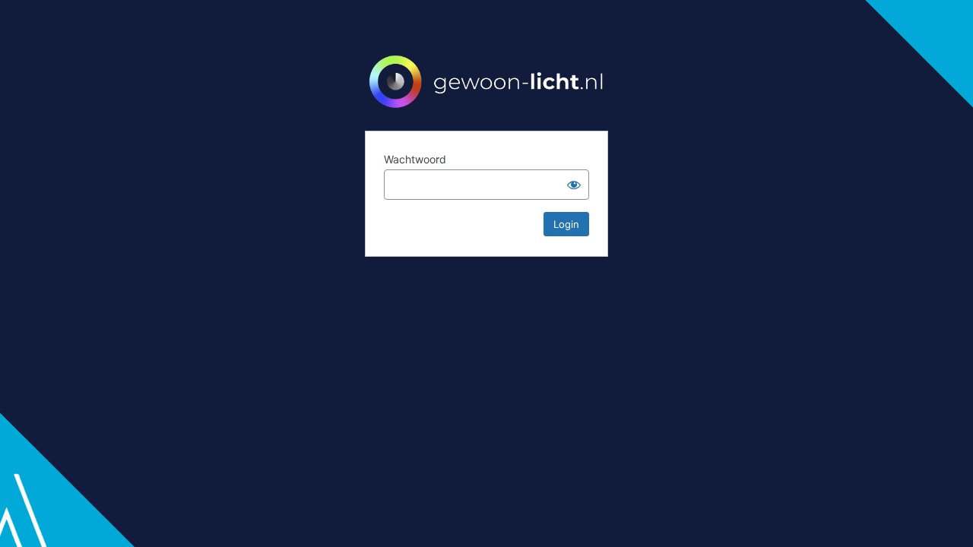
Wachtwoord (415, 159)
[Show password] (574, 184)
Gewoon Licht (486, 80)
